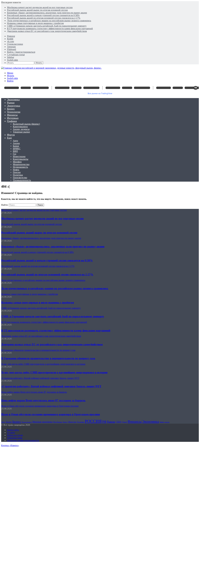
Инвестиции (19, 156)
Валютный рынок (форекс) (26, 124)
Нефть (16, 169)
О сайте (11, 432)
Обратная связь (14, 438)
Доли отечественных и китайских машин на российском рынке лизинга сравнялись (49, 20)
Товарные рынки (21, 132)
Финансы (12, 114)
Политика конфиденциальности (23, 440)
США (119, 421)
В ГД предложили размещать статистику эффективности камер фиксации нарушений (50, 28)
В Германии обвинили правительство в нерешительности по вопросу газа (48, 358)
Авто (15, 140)
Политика (18, 175)
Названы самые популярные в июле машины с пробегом (35, 23)
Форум (11, 134)
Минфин (17, 162)
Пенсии (17, 172)
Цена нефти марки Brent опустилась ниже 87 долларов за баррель (43, 400)
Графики (12, 121)
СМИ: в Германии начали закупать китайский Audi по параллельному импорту (47, 26)
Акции (16, 143)
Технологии (13, 111)
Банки (16, 146)
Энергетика (13, 105)
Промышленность (22, 180)
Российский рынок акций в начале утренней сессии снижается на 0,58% (43, 15)
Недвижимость (20, 167)
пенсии (166, 422)
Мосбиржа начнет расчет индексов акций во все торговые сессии (40, 7)
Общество (72, 422)
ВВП (15, 151)
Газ (14, 154)
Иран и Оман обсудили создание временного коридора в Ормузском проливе (50, 414)
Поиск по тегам (15, 435)
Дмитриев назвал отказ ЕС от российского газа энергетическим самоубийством (47, 31)
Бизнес (11, 108)
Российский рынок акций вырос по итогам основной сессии (37, 10)
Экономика (13, 99)
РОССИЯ (93, 421)
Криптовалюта (20, 126)
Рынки (10, 102)
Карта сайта (13, 430)
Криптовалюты (20, 159)
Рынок (111, 421)
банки (162, 422)
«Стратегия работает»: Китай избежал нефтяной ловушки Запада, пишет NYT (51, 386)
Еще (9, 137)
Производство (20, 177)
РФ (104, 421)
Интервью (12, 118)
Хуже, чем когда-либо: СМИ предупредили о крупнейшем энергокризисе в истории (54, 372)
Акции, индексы (21, 129)
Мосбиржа (57, 422)
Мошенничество (21, 164)
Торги (124, 422)
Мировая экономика (42, 421)
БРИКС (16, 148)
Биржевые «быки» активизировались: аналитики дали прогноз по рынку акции (47, 12)
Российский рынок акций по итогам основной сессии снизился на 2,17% (43, 18)
